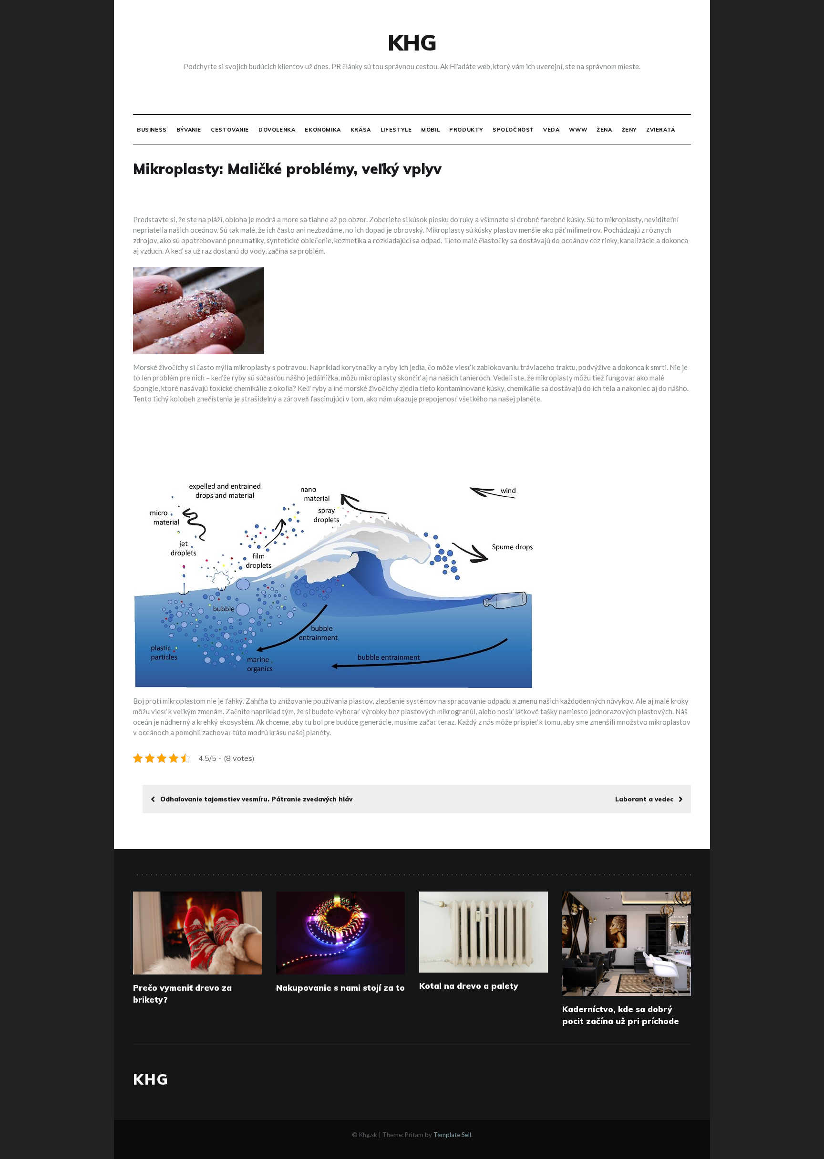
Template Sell (452, 1134)
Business (152, 129)
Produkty (466, 129)
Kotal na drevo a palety (468, 986)
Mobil (430, 129)
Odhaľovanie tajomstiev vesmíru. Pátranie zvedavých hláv (256, 799)
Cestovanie (230, 129)
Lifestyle (396, 129)
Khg (412, 42)
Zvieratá (660, 129)
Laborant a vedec (644, 799)
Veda (551, 129)
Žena (604, 129)
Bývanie (188, 129)
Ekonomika (322, 129)
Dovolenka (276, 129)
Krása (360, 129)
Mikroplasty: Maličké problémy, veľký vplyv (287, 169)
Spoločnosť (513, 129)
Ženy (629, 129)
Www (578, 129)
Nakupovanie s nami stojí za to (340, 988)
